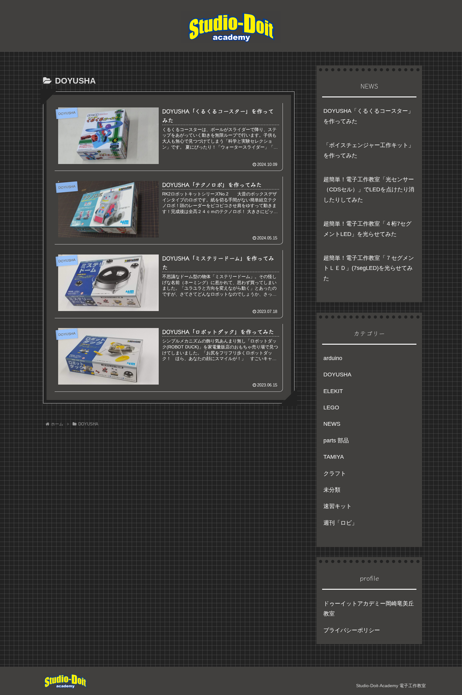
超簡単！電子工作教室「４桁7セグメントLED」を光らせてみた (367, 229)
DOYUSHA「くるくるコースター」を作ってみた (368, 116)
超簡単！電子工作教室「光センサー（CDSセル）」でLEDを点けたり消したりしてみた (368, 189)
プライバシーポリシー (351, 630)
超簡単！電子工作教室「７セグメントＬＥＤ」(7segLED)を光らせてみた (368, 268)
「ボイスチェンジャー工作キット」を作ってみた (368, 150)
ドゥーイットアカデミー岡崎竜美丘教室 (368, 608)
